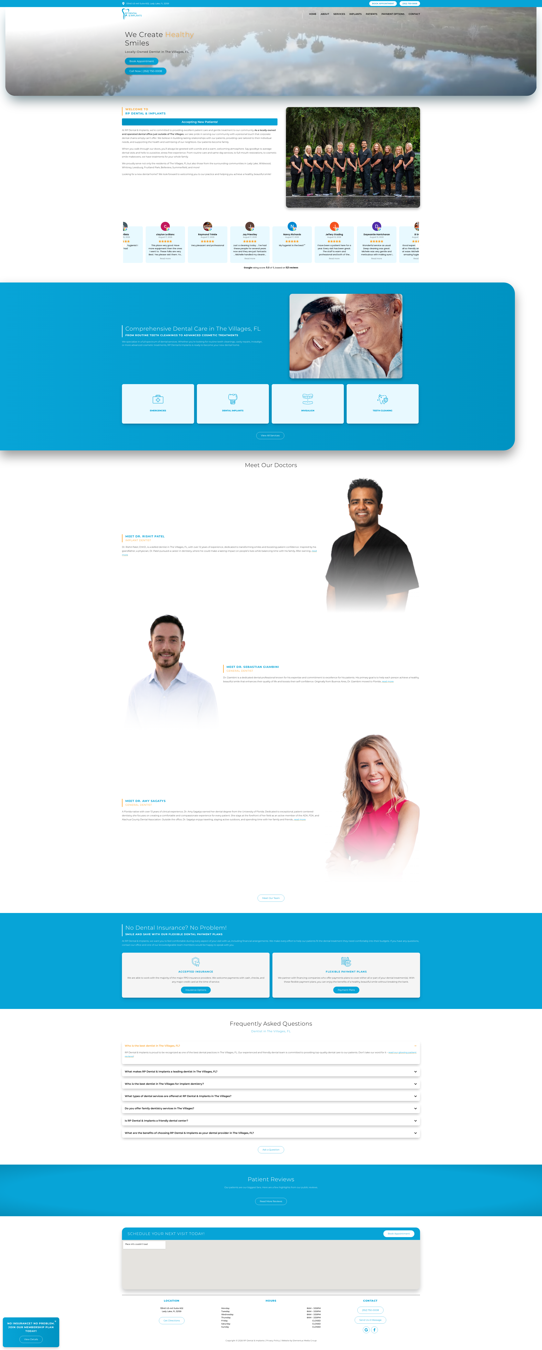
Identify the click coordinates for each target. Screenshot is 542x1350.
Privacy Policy (273, 1340)
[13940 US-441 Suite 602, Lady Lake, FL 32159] (123, 3)
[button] (417, 245)
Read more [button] (186, 258)
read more (388, 681)
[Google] (366, 1329)
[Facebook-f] (374, 1329)
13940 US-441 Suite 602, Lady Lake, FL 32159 (147, 3)
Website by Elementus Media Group (299, 1340)
